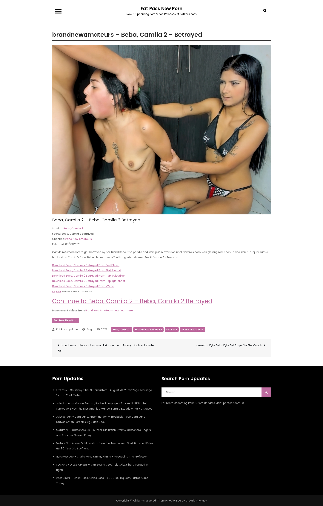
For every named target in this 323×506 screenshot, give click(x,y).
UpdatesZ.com (231, 403)
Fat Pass (171, 329)
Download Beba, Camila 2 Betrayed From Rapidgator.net (88, 281)
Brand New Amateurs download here (109, 310)
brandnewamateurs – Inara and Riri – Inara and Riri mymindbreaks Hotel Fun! (106, 347)
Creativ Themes (196, 500)
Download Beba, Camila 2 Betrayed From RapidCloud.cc (88, 276)
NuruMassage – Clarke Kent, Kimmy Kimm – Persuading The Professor (101, 456)
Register (56, 291)
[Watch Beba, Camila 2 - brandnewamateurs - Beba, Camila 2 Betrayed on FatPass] (161, 129)
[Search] (266, 392)
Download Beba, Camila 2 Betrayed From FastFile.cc (85, 265)
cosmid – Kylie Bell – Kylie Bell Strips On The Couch (229, 345)
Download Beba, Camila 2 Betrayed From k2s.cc (83, 286)
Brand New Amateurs (78, 239)
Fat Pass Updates (67, 329)
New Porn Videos (193, 329)
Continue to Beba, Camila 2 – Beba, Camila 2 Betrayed (132, 301)
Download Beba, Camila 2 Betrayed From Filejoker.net (86, 270)
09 (243, 403)
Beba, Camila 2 (73, 228)
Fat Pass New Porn (161, 8)
